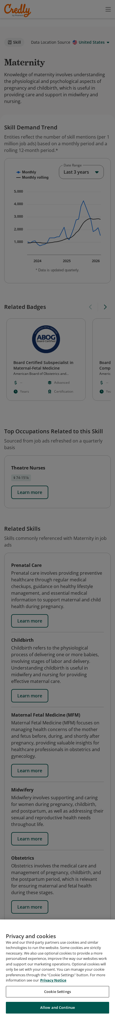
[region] (57, 968)
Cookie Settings (57, 991)
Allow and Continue (57, 1007)
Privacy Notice (53, 980)
